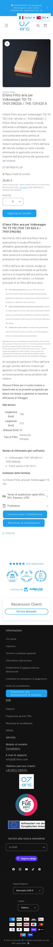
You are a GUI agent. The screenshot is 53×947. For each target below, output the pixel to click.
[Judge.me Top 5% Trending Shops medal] (26, 576)
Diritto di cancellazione (18, 686)
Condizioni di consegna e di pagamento (26, 679)
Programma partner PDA (19, 716)
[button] (6, 25)
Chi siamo (11, 639)
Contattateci (13, 748)
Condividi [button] (10, 533)
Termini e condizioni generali (21, 653)
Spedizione (23, 187)
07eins (15, 940)
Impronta (10, 646)
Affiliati (9, 730)
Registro (10, 709)
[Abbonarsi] (43, 847)
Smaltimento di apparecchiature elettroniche (22, 669)
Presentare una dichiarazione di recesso (26, 693)
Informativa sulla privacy (19, 660)
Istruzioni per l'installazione (25, 514)
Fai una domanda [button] (27, 611)
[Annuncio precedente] (6, 8)
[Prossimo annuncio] (47, 8)
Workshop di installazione (24, 523)
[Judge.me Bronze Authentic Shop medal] (12, 576)
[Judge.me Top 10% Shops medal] (41, 576)
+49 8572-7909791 (17, 770)
